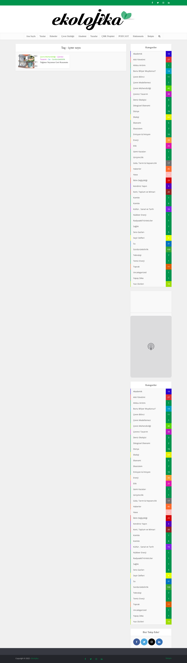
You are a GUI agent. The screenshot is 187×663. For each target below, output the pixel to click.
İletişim (151, 36)
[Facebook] (136, 641)
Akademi (82, 36)
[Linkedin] (159, 641)
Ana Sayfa (30, 36)
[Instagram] (151, 641)
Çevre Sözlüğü (67, 36)
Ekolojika (34, 658)
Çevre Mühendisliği (48, 56)
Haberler (53, 36)
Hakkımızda (138, 36)
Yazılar (43, 36)
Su (49, 59)
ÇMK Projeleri (108, 36)
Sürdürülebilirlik (58, 59)
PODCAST (124, 36)
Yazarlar (93, 36)
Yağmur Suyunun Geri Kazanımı (54, 62)
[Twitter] (144, 641)
